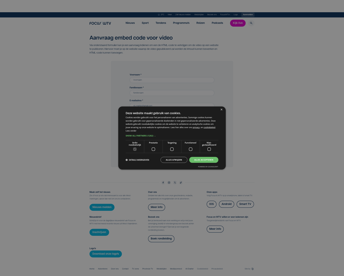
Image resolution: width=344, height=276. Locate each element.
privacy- (196, 127)
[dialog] (172, 138)
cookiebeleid (209, 127)
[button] (172, 135)
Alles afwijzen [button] (174, 160)
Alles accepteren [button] (203, 160)
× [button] (221, 110)
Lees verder (131, 130)
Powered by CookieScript (208, 167)
